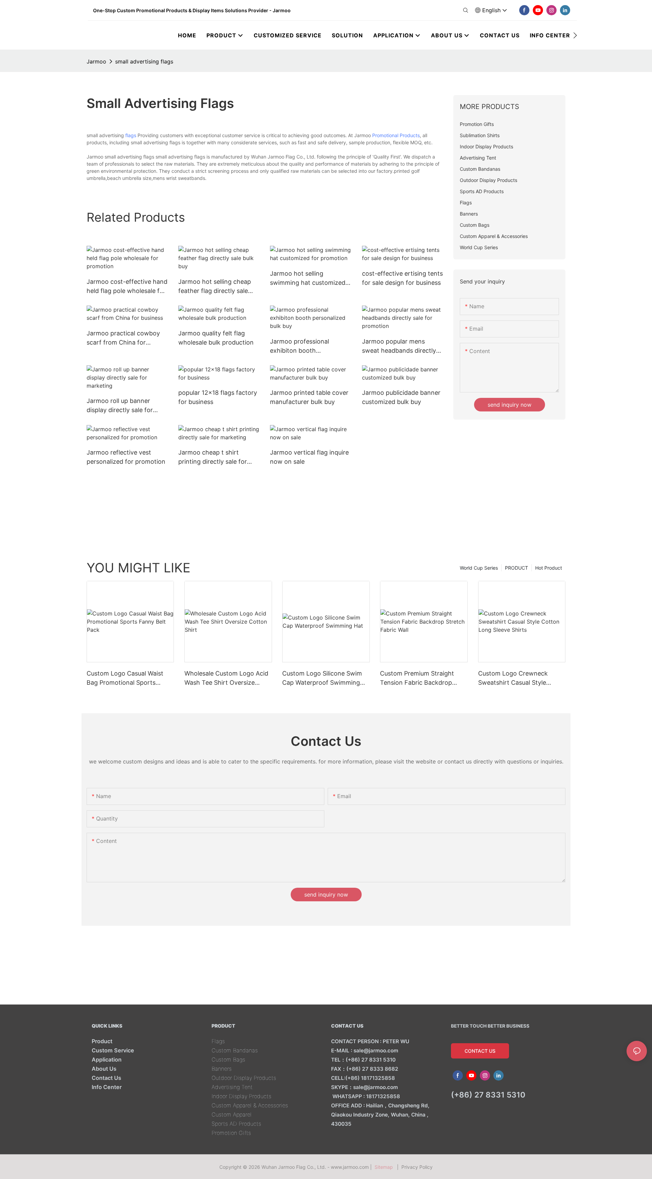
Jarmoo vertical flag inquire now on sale (309, 457)
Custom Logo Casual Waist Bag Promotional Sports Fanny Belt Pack (125, 678)
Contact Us (106, 1077)
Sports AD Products (236, 1123)
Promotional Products (396, 135)
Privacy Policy (417, 1167)
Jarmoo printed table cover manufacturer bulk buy (309, 397)
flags (130, 135)
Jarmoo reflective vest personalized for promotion (126, 457)
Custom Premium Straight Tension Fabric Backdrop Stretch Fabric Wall (417, 678)
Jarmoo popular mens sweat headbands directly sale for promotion (399, 346)
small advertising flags (144, 61)
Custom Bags (228, 1059)
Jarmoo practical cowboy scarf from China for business (123, 338)
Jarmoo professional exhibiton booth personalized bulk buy (301, 346)
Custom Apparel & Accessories (250, 1105)
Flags (218, 1041)
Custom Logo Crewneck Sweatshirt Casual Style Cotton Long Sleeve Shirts (516, 678)
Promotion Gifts (231, 1132)
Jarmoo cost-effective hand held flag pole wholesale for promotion (127, 286)
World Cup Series (479, 568)
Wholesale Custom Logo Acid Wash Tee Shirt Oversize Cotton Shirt (226, 678)
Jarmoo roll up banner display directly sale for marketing (120, 406)
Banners (222, 1068)
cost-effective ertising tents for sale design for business (402, 278)
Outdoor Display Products (244, 1077)
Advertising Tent (232, 1087)
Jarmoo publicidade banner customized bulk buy (401, 397)
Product (102, 1041)
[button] (575, 35)
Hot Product (548, 568)
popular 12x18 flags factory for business (217, 397)
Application (107, 1059)
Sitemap (385, 1167)
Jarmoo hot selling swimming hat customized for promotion (307, 278)
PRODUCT (516, 568)
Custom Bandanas (235, 1050)
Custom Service (113, 1050)
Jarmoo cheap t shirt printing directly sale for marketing (212, 457)
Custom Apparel (232, 1114)
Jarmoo (96, 61)
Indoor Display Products (241, 1096)
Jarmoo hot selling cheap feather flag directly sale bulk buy (214, 286)
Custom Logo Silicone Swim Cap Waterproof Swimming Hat (322, 678)
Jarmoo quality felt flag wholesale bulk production (216, 338)
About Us (104, 1068)
